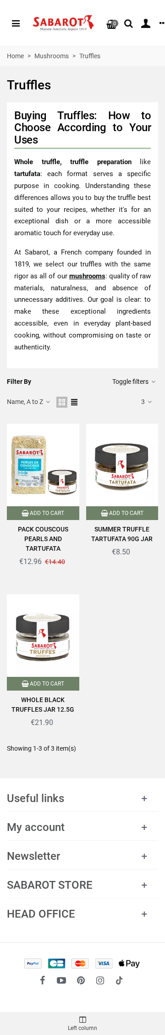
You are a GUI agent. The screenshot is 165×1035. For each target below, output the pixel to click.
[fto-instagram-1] (100, 980)
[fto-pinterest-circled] (80, 980)
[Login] (145, 23)
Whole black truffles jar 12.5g (42, 704)
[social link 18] (119, 980)
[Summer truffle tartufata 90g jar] (122, 465)
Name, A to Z (25, 401)
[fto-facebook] (42, 980)
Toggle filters (131, 381)
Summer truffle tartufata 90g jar (122, 534)
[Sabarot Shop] (63, 23)
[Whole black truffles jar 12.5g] (43, 635)
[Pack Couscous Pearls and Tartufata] (43, 465)
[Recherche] (128, 23)
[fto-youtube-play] (61, 980)
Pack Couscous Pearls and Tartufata (43, 539)
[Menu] (15, 23)
